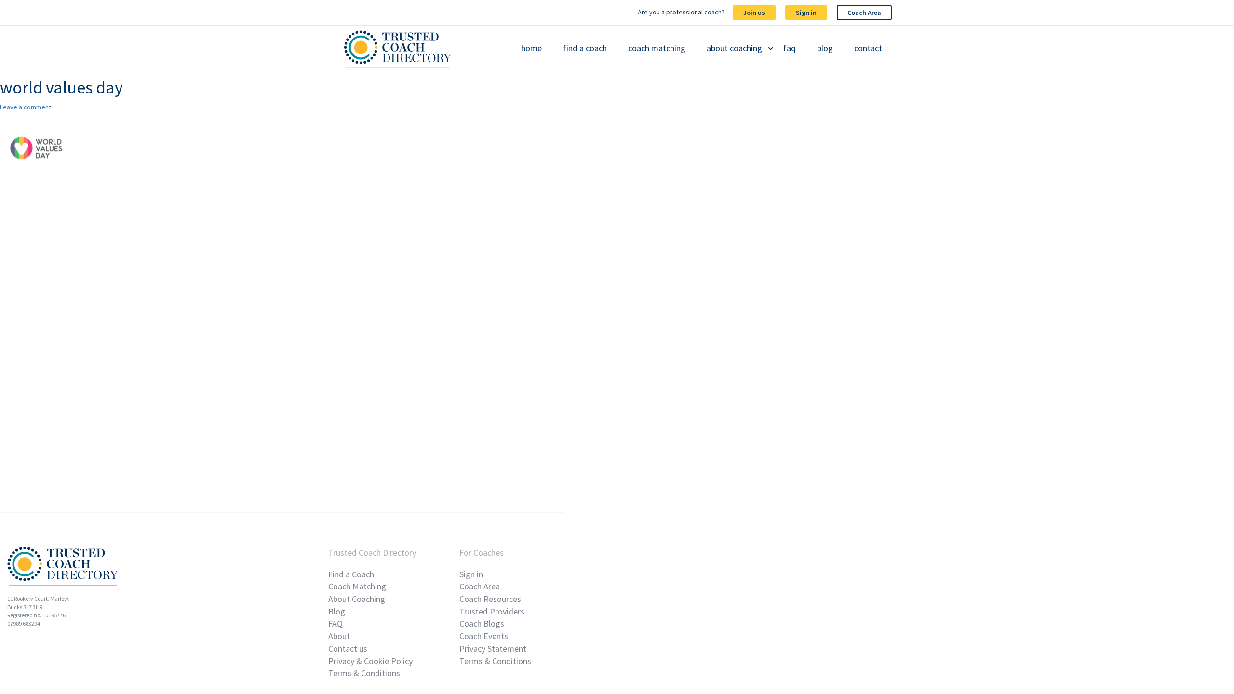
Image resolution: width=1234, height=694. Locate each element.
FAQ (335, 623)
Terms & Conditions (364, 673)
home (531, 48)
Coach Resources (490, 598)
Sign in (806, 12)
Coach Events (483, 635)
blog (825, 48)
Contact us (347, 648)
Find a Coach (351, 574)
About (339, 635)
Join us (754, 12)
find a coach (585, 48)
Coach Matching (357, 586)
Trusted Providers (491, 611)
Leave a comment (25, 107)
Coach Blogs (481, 623)
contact (868, 48)
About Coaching (356, 598)
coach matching (656, 48)
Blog (336, 611)
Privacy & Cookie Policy (370, 661)
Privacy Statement (492, 648)
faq (789, 48)
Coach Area (864, 12)
